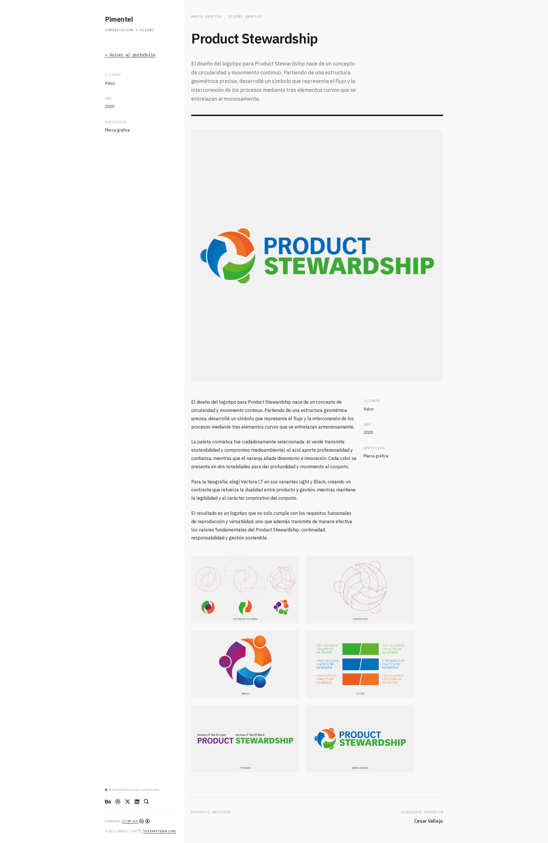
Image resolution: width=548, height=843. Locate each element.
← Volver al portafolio (130, 55)
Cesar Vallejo (428, 821)
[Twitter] (127, 801)
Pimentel (119, 19)
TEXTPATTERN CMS (159, 831)
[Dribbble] (117, 801)
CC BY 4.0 (130, 821)
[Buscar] (146, 801)
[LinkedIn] (137, 801)
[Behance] (108, 801)
